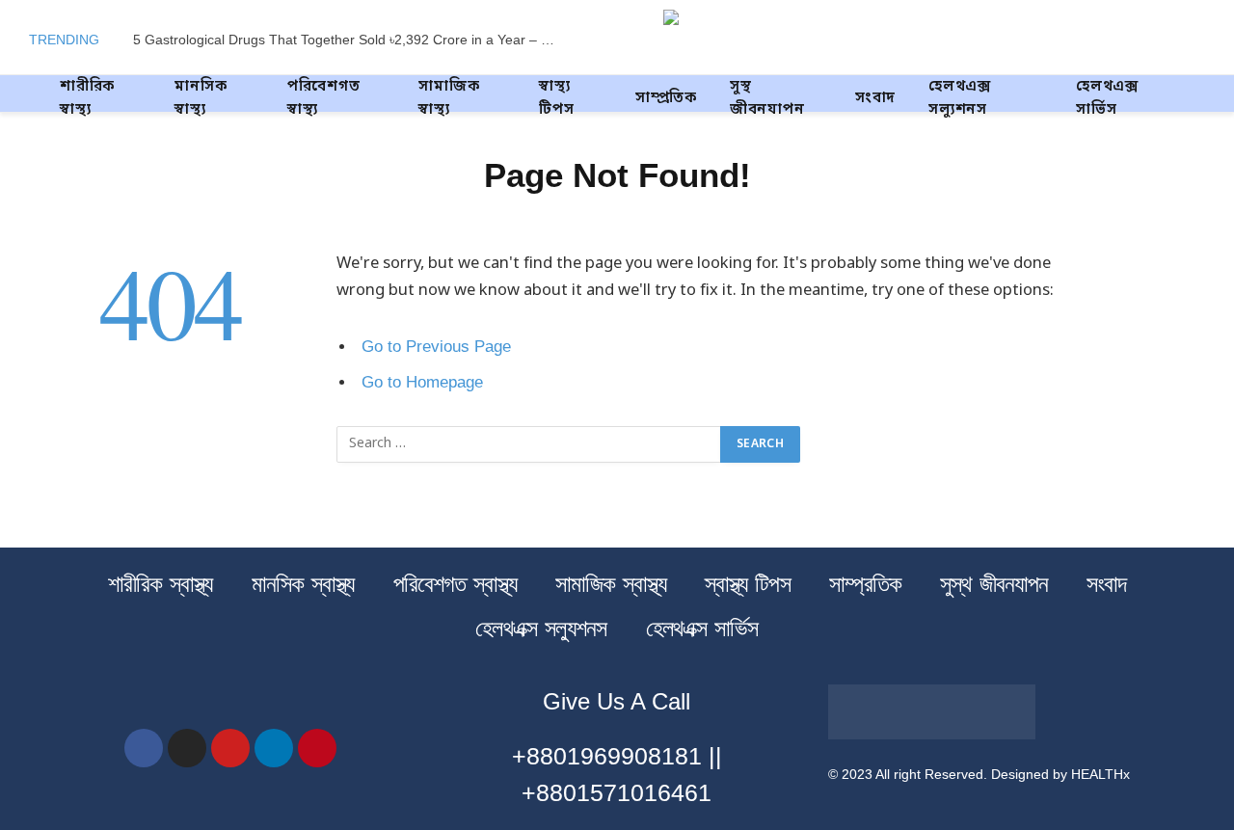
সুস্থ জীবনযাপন (767, 98)
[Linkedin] (274, 748)
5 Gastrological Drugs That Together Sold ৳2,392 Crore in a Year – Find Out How (350, 39)
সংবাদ (875, 98)
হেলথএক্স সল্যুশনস (959, 98)
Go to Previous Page (436, 346)
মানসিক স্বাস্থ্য (200, 98)
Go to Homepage (422, 382)
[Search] (1203, 40)
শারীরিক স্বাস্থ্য (87, 98)
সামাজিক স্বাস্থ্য (448, 98)
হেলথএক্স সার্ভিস (1107, 98)
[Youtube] (230, 748)
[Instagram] (187, 748)
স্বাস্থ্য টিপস (556, 98)
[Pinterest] (317, 748)
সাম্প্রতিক (666, 98)
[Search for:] (529, 444)
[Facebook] (143, 748)
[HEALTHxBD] (767, 39)
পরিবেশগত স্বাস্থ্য (324, 98)
